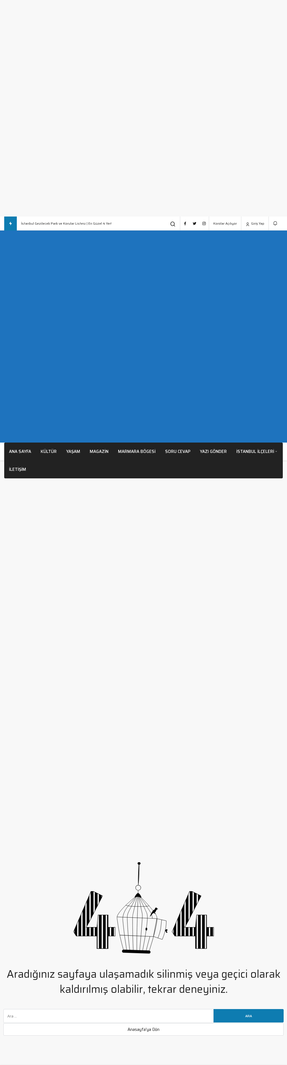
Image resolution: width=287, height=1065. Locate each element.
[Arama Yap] (173, 224)
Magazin (99, 451)
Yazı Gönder (213, 451)
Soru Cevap (177, 451)
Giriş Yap (257, 223)
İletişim (17, 469)
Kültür (49, 451)
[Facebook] (185, 224)
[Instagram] (204, 224)
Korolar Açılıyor (225, 223)
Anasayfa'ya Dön (143, 1029)
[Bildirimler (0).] (276, 223)
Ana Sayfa (20, 451)
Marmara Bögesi (137, 451)
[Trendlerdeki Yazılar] (10, 224)
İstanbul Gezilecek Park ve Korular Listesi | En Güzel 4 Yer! (66, 223)
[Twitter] (194, 224)
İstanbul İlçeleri (255, 451)
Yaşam (73, 451)
